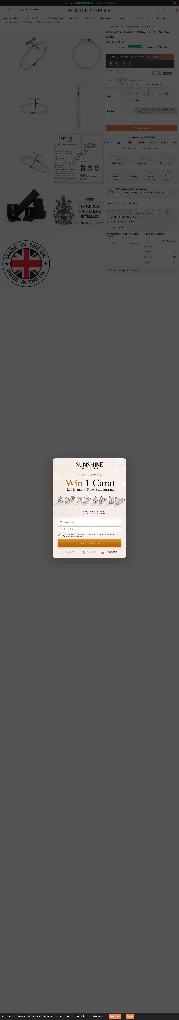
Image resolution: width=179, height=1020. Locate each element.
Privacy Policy (77, 537)
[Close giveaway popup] (122, 462)
